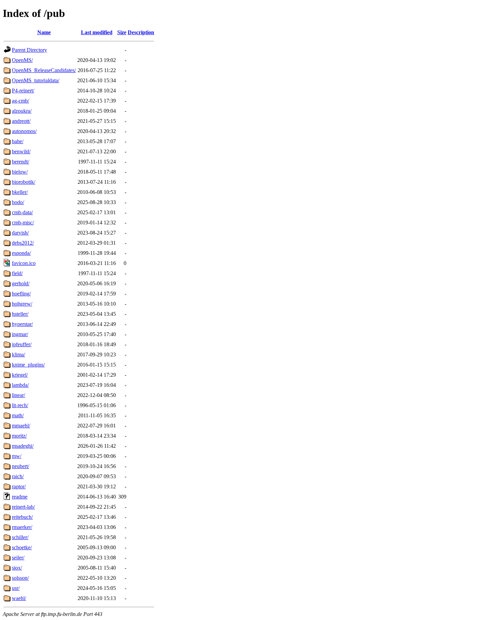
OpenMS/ (22, 60)
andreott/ (21, 121)
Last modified (96, 32)
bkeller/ (20, 192)
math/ (18, 415)
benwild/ (21, 151)
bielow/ (20, 172)
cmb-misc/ (23, 222)
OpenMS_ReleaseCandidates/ (44, 70)
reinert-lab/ (23, 507)
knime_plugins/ (28, 365)
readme (19, 497)
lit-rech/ (20, 405)
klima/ (18, 354)
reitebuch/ (22, 517)
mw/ (16, 456)
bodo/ (18, 202)
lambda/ (20, 385)
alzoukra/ (22, 111)
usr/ (16, 588)
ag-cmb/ (20, 101)
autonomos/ (24, 131)
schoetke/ (22, 547)
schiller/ (20, 537)
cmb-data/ (22, 212)
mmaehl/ (21, 425)
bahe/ (17, 141)
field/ (17, 273)
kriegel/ (20, 375)
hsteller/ (20, 314)
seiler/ (18, 557)
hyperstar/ (22, 324)
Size (121, 32)
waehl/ (19, 598)
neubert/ (20, 466)
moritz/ (19, 436)
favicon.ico (24, 263)
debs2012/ (23, 243)
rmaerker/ (22, 527)
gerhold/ (20, 283)
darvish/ (20, 233)
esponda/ (21, 253)
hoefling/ (21, 293)
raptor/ (19, 486)
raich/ (18, 476)
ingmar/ (20, 334)
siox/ (17, 568)
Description (141, 32)
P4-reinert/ (23, 90)
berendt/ (20, 161)
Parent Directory (29, 50)
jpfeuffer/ (22, 344)
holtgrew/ (22, 304)
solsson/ (20, 578)
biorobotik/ (23, 182)
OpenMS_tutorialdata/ (35, 80)
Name (44, 32)
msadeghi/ (23, 446)
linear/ (18, 395)
